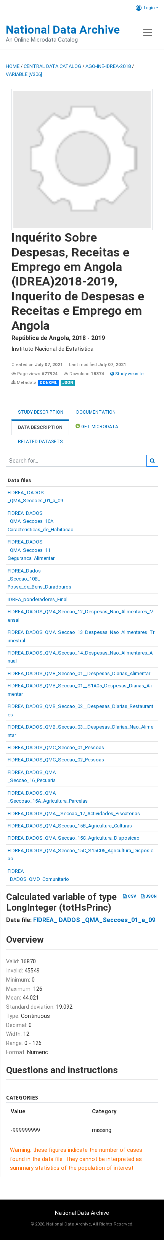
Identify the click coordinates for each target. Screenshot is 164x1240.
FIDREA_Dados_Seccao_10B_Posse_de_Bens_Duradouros (39, 579)
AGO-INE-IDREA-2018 (108, 66)
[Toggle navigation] (147, 32)
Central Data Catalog (52, 66)
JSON (151, 896)
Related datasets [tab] (40, 441)
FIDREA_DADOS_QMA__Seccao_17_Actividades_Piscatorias (74, 813)
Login (149, 7)
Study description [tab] (40, 412)
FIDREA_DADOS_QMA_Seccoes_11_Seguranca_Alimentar (31, 550)
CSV (131, 896)
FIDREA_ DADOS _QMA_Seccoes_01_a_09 (94, 920)
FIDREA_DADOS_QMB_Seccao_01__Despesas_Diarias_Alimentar (79, 673)
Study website (128, 373)
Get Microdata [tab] (99, 426)
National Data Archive (63, 29)
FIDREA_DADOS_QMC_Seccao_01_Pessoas (56, 747)
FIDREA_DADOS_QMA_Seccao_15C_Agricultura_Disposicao (74, 838)
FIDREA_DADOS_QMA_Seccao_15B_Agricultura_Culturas (70, 826)
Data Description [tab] (40, 427)
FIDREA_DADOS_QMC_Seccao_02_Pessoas (56, 760)
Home (12, 66)
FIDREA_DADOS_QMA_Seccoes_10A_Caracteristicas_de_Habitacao (41, 521)
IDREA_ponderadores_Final (38, 599)
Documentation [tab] (96, 412)
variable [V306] (24, 74)
